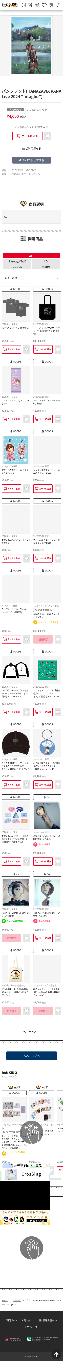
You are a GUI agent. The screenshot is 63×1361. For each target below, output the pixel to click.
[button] (31, 160)
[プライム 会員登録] (37, 5)
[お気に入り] (44, 5)
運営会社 (29, 1327)
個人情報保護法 (46, 1320)
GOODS (17, 267)
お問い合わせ (28, 1320)
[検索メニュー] (58, 5)
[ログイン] (24, 5)
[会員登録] (30, 5)
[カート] (51, 5)
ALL (31, 256)
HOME (5, 1300)
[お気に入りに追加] (47, 136)
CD (46, 261)
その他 (46, 267)
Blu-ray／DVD (17, 261)
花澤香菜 (17, 1300)
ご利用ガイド (10, 1320)
